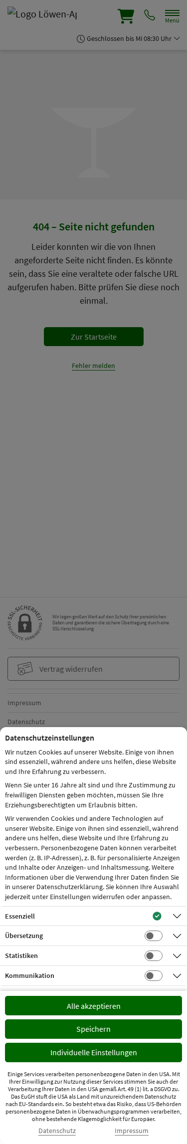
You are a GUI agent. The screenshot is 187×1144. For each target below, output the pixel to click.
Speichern (93, 1029)
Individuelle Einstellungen (93, 1052)
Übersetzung (24, 935)
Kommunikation (29, 975)
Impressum (132, 1131)
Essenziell (20, 916)
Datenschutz (57, 1131)
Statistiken (21, 955)
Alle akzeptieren (94, 1006)
